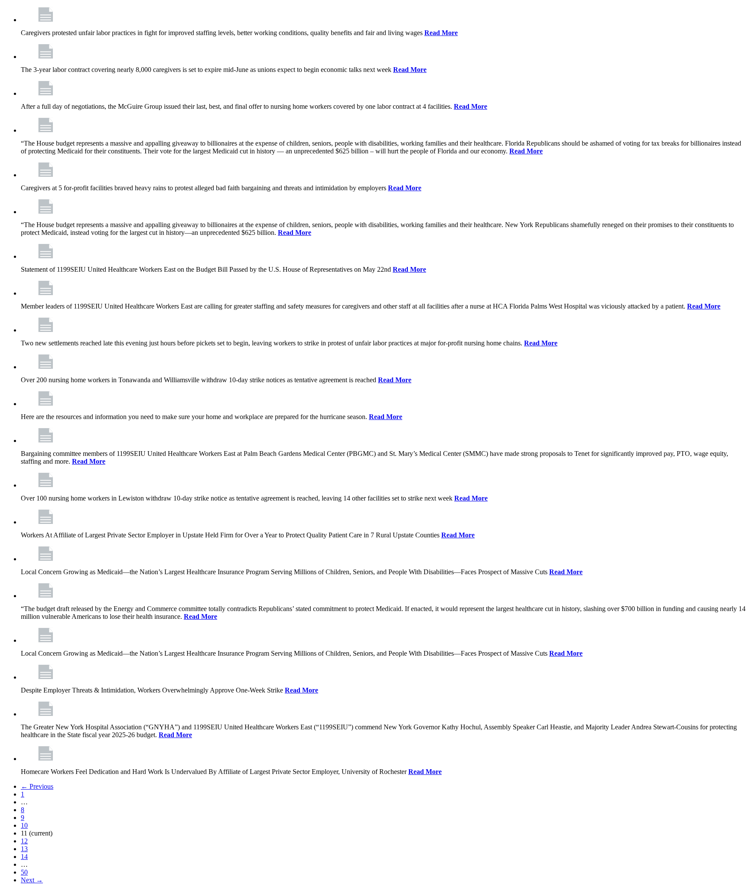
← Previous (37, 786)
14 (24, 856)
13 (24, 848)
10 (24, 825)
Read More (441, 32)
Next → (32, 880)
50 (24, 872)
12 (24, 841)
